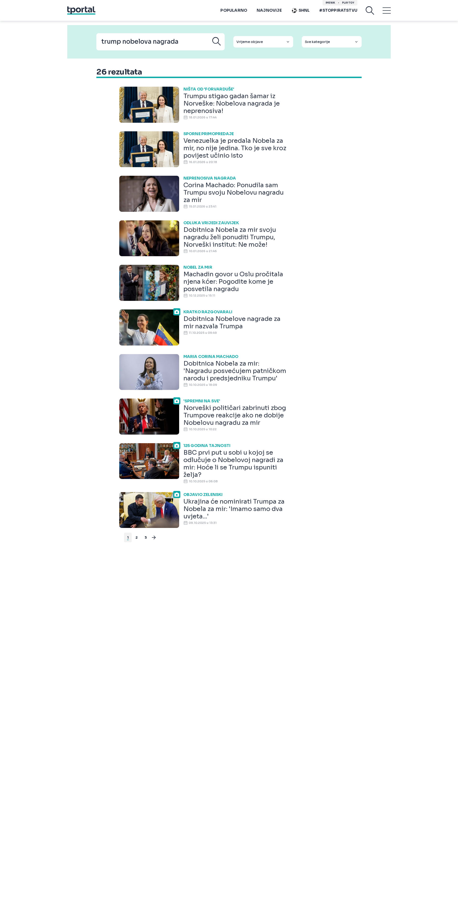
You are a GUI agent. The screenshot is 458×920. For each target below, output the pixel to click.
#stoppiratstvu (338, 10)
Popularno (233, 10)
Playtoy (348, 2)
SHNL (304, 10)
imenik (330, 2)
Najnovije (269, 10)
